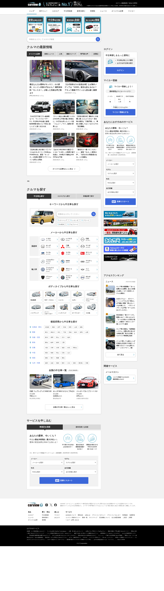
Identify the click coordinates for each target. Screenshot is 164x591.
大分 (68, 363)
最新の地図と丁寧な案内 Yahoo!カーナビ (118, 531)
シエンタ (75, 220)
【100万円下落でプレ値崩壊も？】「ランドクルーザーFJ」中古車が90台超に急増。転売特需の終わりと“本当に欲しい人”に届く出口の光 (40, 121)
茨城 (70, 332)
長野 (52, 337)
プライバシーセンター (114, 515)
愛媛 (57, 358)
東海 (33, 342)
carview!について (71, 515)
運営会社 (80, 515)
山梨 (86, 332)
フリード (86, 220)
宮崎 (74, 363)
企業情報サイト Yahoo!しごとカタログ (110, 533)
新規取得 (124, 3)
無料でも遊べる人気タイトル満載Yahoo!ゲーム (86, 533)
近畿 (33, 347)
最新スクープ (71, 54)
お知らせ (87, 515)
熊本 (63, 363)
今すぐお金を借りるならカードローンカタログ (64, 535)
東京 (46, 332)
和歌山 (75, 347)
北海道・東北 (37, 327)
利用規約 (125, 515)
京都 (57, 347)
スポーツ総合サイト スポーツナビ (55, 539)
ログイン (118, 3)
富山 (57, 337)
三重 (63, 342)
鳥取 (46, 353)
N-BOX (61, 224)
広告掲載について (104, 517)
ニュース (103, 11)
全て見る (120, 355)
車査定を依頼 (44, 427)
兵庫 (52, 347)
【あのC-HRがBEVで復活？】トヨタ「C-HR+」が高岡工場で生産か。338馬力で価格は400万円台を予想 (64, 153)
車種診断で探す (88, 196)
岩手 (59, 327)
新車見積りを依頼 (82, 427)
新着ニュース (49, 54)
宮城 (64, 327)
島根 (52, 353)
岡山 (57, 353)
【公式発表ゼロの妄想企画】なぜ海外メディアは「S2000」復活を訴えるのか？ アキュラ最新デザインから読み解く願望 (81, 87)
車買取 (92, 11)
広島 (63, 353)
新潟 (46, 337)
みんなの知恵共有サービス (129, 533)
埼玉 (59, 332)
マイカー (131, 11)
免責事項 (132, 515)
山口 (68, 353)
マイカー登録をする (120, 112)
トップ (31, 11)
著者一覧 (84, 517)
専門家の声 (84, 54)
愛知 (46, 342)
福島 (81, 327)
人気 (60, 54)
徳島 (46, 358)
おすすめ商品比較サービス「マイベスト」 (104, 539)
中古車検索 (68, 11)
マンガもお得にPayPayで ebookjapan (56, 531)
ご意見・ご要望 (127, 517)
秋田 (70, 327)
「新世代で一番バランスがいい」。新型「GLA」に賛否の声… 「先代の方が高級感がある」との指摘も (86, 153)
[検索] (98, 39)
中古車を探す (39, 196)
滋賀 (63, 347)
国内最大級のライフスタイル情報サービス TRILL (79, 539)
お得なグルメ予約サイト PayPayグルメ (96, 531)
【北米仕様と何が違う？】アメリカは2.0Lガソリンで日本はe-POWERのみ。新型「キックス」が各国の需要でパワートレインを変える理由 (40, 154)
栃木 (75, 332)
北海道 (47, 327)
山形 (75, 327)
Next (98, 381)
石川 (63, 337)
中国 (33, 352)
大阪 (46, 347)
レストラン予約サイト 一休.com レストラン (101, 537)
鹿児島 (81, 363)
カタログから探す (64, 196)
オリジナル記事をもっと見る (63, 169)
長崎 (57, 363)
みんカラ (57, 517)
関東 (33, 332)
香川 (52, 358)
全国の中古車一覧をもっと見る (64, 407)
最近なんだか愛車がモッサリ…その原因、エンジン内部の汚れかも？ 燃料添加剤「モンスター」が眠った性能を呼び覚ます (46, 88)
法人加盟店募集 (116, 517)
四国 (33, 358)
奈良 (68, 347)
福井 (68, 337)
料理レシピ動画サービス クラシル (123, 537)
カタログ (55, 11)
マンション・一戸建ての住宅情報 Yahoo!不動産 (110, 535)
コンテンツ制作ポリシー (73, 517)
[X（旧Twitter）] (51, 505)
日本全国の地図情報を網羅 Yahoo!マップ (39, 535)
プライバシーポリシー (98, 515)
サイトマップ (93, 517)
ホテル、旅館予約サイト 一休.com (78, 537)
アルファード (74, 224)
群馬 (81, 332)
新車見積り (81, 11)
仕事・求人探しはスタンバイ (76, 531)
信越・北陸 (36, 337)
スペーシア (63, 220)
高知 (63, 358)
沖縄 (86, 363)
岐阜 (52, 342)
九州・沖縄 (36, 363)
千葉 (64, 332)
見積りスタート (66, 480)
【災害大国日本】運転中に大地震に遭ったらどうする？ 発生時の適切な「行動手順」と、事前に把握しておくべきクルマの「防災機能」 (87, 121)
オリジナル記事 (117, 11)
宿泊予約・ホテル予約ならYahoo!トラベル (56, 537)
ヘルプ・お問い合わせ (72, 520)
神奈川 (53, 332)
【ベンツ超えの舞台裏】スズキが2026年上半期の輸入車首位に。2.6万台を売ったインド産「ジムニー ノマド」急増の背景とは (64, 121)
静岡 (57, 342)
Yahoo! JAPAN (132, 3)
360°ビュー (43, 11)
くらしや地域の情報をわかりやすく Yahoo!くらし (59, 533)
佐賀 (52, 363)
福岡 (46, 363)
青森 (53, 327)
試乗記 (96, 54)
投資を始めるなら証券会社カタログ (87, 535)
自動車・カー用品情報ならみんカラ (36, 531)
